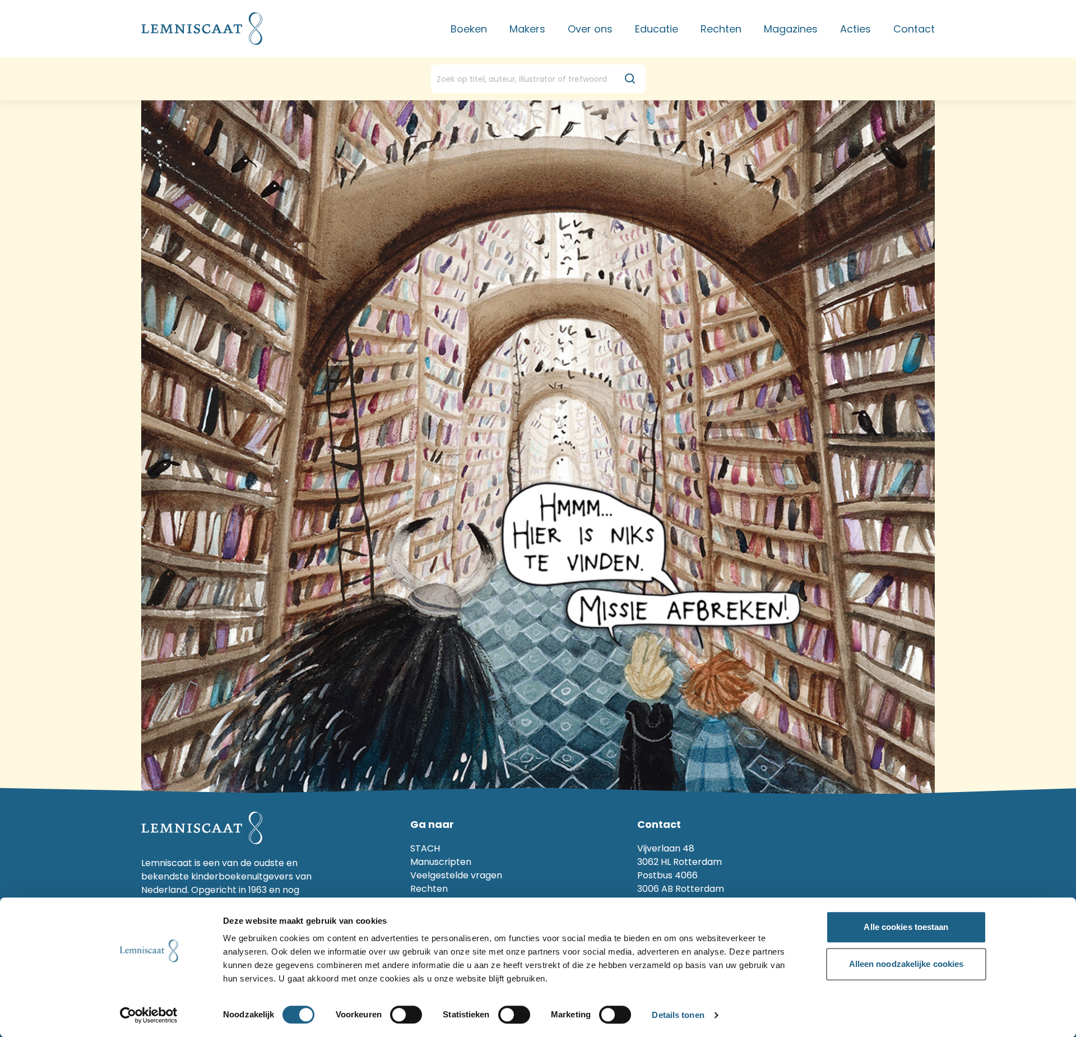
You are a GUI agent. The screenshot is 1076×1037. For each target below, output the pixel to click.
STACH (425, 848)
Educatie (656, 29)
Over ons (590, 29)
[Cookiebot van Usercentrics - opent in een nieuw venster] (149, 1015)
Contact (914, 29)
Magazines (791, 29)
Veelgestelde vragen (456, 875)
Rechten (721, 29)
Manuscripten (440, 861)
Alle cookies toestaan (906, 927)
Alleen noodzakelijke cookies (906, 964)
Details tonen (678, 1015)
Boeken (469, 29)
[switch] (406, 1015)
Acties (855, 29)
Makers (527, 29)
